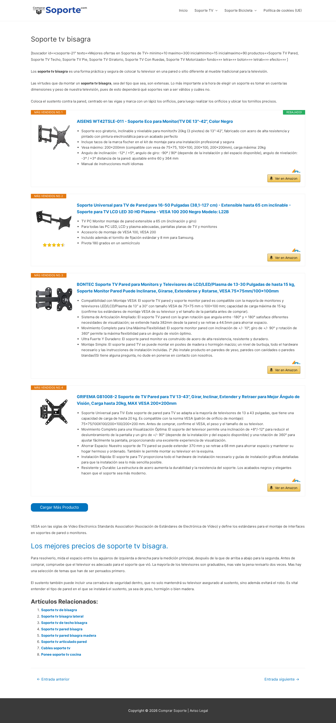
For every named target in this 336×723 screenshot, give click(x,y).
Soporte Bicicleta (238, 10)
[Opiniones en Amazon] (54, 245)
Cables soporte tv (55, 648)
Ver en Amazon (286, 178)
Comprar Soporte (172, 710)
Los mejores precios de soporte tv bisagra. (99, 546)
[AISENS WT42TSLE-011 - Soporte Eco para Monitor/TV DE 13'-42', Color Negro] (54, 136)
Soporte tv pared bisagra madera (68, 635)
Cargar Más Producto (59, 507)
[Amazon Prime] (294, 171)
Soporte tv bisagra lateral (62, 616)
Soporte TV (204, 10)
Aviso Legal (199, 710)
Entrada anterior (53, 679)
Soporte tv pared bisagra (62, 629)
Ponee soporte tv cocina (61, 654)
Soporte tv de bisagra (59, 610)
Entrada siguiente (281, 679)
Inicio (183, 10)
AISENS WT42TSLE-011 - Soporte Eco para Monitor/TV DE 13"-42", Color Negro (155, 121)
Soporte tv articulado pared (64, 641)
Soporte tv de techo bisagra (64, 622)
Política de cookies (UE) (283, 10)
